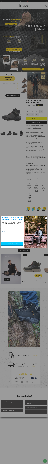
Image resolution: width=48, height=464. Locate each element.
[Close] (45, 217)
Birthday (3, 236)
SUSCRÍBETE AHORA (12, 243)
